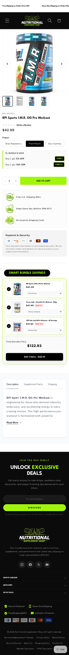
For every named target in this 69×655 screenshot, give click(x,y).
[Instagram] (22, 564)
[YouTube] (47, 564)
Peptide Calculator (25, 649)
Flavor (5, 137)
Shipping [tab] (52, 384)
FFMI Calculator (44, 649)
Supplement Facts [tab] (33, 384)
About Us (28, 643)
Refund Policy (58, 637)
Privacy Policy (43, 637)
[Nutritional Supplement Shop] (34, 535)
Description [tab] (12, 384)
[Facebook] (30, 564)
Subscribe (34, 507)
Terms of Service (13, 643)
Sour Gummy (54, 143)
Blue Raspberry (13, 143)
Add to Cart (43, 181)
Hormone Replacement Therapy (19, 637)
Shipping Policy (42, 643)
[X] (38, 564)
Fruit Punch (35, 143)
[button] (7, 20)
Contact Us (57, 643)
